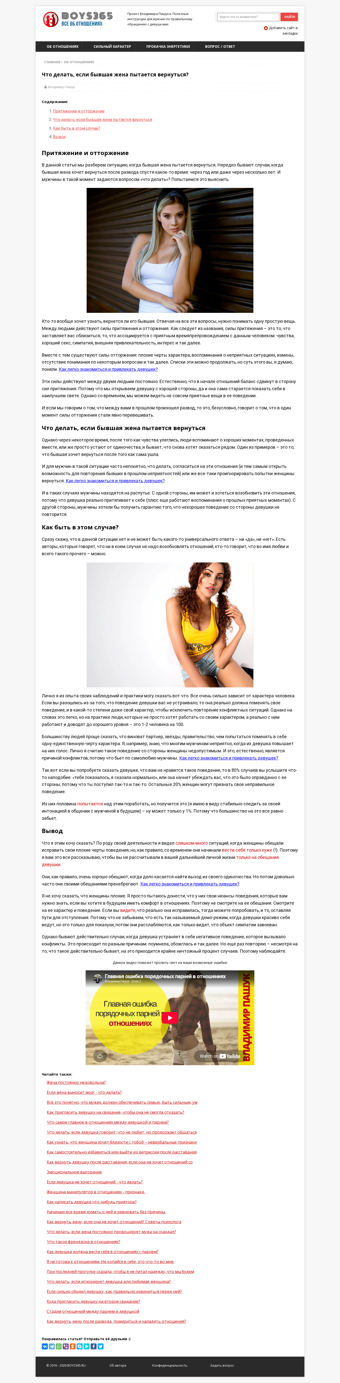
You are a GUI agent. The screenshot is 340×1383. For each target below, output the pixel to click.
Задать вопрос (222, 1365)
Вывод (59, 136)
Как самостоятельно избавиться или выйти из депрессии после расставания (122, 1152)
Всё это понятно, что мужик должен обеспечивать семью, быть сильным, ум (122, 1102)
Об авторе (118, 1365)
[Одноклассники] (73, 1346)
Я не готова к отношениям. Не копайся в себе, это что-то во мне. (110, 1261)
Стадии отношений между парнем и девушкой (93, 1311)
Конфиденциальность (169, 1365)
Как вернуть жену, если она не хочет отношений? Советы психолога (114, 1221)
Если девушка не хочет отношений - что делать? (95, 1181)
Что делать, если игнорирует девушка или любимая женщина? (109, 1281)
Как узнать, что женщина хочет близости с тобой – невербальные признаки (122, 1142)
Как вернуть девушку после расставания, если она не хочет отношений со (120, 1162)
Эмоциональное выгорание (74, 1171)
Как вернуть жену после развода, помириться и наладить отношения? (116, 1321)
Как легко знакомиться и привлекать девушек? (108, 369)
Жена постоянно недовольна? (76, 1082)
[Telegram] (52, 1346)
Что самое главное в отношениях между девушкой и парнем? (108, 1122)
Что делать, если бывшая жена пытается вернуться (102, 119)
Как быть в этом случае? (76, 128)
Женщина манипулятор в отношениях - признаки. (96, 1191)
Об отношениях (79, 62)
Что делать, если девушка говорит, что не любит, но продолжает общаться (122, 1132)
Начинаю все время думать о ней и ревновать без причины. (106, 1211)
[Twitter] (101, 1346)
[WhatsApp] (59, 1346)
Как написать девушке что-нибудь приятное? (92, 1201)
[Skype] (80, 1346)
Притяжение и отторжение (79, 111)
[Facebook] (94, 1346)
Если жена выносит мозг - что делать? (84, 1092)
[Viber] (66, 1346)
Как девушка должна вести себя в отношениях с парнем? (103, 1251)
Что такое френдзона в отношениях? (83, 1241)
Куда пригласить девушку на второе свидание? (93, 1301)
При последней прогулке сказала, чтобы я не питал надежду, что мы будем (120, 1271)
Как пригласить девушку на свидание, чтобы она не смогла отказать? (115, 1112)
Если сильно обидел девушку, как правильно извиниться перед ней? (114, 1291)
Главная (52, 62)
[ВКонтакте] (45, 1346)
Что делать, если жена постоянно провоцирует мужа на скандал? (111, 1231)
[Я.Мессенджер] (87, 1346)
